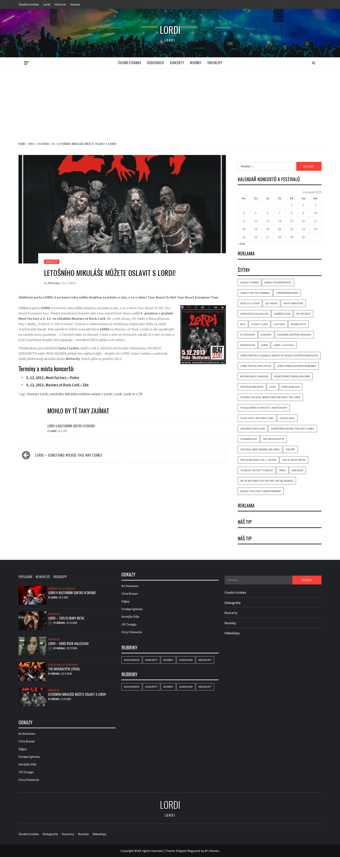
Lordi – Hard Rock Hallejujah (68, 643)
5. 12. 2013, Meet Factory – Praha (52, 377)
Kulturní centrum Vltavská (294, 334)
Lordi (46, 4)
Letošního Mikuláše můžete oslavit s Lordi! (81, 394)
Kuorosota (247, 345)
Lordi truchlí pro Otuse (255, 366)
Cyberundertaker (287, 293)
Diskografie (155, 62)
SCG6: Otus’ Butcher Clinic (257, 418)
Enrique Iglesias (29, 757)
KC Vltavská (247, 334)
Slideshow (68, 588)
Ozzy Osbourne (28, 780)
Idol (243, 324)
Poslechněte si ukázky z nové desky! (263, 407)
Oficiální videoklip (252, 387)
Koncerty (177, 62)
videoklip (297, 470)
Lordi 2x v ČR (132, 394)
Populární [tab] (25, 576)
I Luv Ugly (279, 324)
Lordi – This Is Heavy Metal (66, 618)
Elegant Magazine (188, 851)
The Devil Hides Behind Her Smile (260, 449)
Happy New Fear (293, 303)
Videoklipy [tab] (60, 576)
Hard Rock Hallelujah (254, 313)
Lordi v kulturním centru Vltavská (71, 426)
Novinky (195, 62)
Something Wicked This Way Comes (292, 428)
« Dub (241, 244)
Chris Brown (26, 741)
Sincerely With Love (252, 428)
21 (279, 229)
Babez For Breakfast (278, 282)
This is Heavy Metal (294, 460)
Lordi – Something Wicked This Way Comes (68, 455)
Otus (272, 387)
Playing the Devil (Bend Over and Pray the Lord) (270, 397)
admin (53, 431)
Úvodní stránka (28, 4)
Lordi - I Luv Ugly (283, 345)
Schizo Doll (287, 418)
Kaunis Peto (298, 324)
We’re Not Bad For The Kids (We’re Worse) (266, 480)
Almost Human (249, 282)
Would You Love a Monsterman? (260, 491)
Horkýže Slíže (27, 764)
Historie (60, 4)
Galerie (75, 4)
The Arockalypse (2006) (63, 669)
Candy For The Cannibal (255, 293)
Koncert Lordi (37, 394)
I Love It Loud (259, 324)
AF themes (212, 851)
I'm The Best (303, 313)
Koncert (266, 334)
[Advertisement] (170, 100)
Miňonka (54, 283)
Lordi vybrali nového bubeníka (296, 366)
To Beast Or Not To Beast (256, 470)
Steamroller (248, 439)
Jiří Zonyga (25, 772)
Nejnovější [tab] (43, 576)
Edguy (22, 749)
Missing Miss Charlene (254, 376)
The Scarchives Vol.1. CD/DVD (258, 460)
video (282, 470)
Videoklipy (214, 62)
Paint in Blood (291, 387)
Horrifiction (282, 313)
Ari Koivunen (26, 733)
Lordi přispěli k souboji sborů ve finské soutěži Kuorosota (279, 355)
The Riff (290, 449)
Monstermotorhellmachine (292, 376)
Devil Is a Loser (250, 303)
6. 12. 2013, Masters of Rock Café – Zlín (57, 384)
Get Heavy (271, 303)
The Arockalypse (273, 439)
